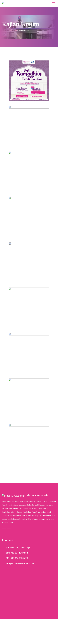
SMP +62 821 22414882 (17, 553)
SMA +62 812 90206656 (17, 558)
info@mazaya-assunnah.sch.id (20, 563)
